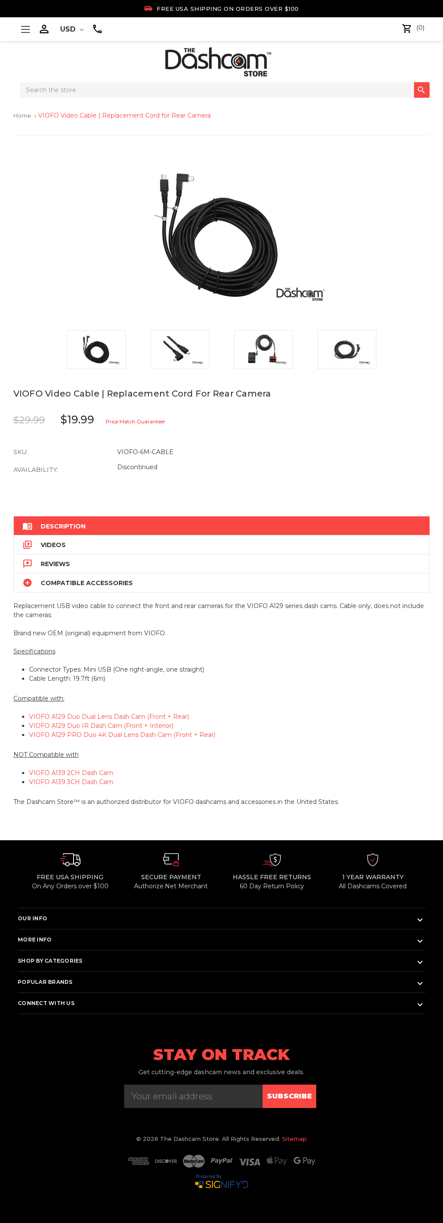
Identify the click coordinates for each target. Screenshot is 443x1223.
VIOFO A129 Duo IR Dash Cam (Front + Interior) (101, 726)
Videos (44, 545)
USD (69, 29)
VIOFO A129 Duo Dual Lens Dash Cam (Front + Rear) (109, 716)
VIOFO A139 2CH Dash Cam (71, 773)
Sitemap (294, 1138)
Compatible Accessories (77, 583)
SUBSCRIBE (289, 1096)
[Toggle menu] (25, 29)
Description (54, 526)
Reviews (46, 564)
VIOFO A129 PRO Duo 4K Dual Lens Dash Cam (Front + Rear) (122, 735)
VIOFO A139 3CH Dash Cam (71, 782)
